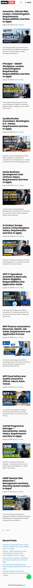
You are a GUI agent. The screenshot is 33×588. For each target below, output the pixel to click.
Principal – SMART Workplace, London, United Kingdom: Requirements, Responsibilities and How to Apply (16, 70)
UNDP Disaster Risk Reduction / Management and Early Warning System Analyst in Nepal (16, 483)
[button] (21, 2)
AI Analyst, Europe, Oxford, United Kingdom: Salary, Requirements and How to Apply (16, 229)
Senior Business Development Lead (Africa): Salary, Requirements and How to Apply (15, 177)
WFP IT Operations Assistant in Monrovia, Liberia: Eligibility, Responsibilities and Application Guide (15, 279)
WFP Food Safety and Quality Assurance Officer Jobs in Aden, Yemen (14, 380)
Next (8, 530)
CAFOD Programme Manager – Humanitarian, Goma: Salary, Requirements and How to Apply (14, 431)
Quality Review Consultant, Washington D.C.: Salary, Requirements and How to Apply (15, 560)
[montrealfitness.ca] (8, 2)
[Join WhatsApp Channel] (28, 576)
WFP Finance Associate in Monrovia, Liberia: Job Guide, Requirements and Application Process (16, 330)
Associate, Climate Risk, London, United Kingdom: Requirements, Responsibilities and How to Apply (16, 16)
